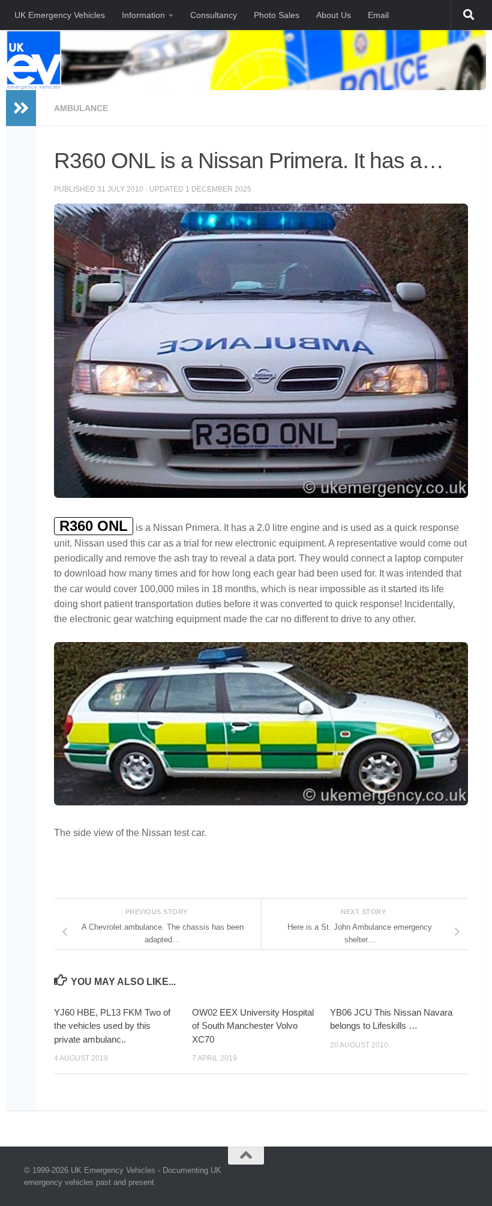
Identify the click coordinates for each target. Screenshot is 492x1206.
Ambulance (81, 108)
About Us (333, 15)
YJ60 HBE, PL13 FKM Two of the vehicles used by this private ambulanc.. (112, 1025)
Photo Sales (276, 15)
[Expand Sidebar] (21, 108)
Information (143, 15)
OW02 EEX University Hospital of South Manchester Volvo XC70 (253, 1025)
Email (378, 15)
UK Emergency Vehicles (59, 15)
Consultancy (213, 15)
